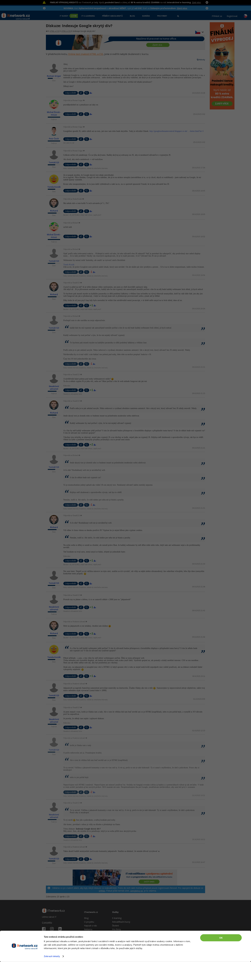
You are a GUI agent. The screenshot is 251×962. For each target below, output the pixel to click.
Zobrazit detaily (52, 956)
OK (221, 938)
